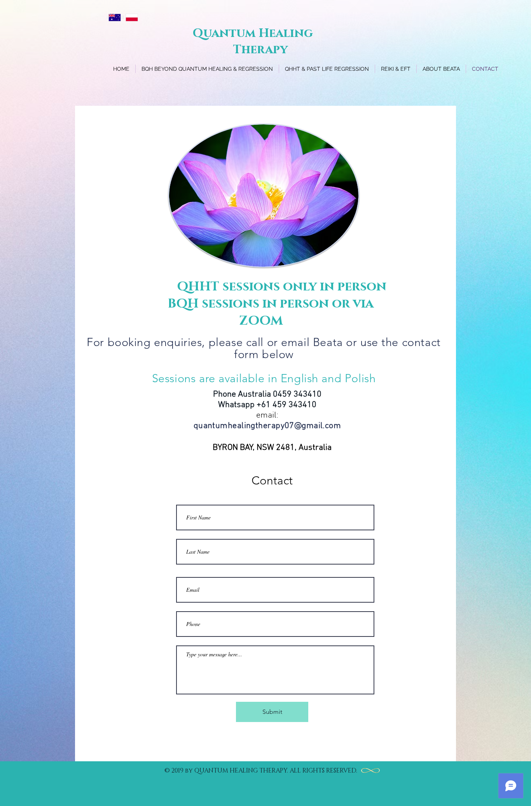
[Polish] (131, 17)
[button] (327, 69)
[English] (115, 17)
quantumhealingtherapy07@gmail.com (267, 426)
